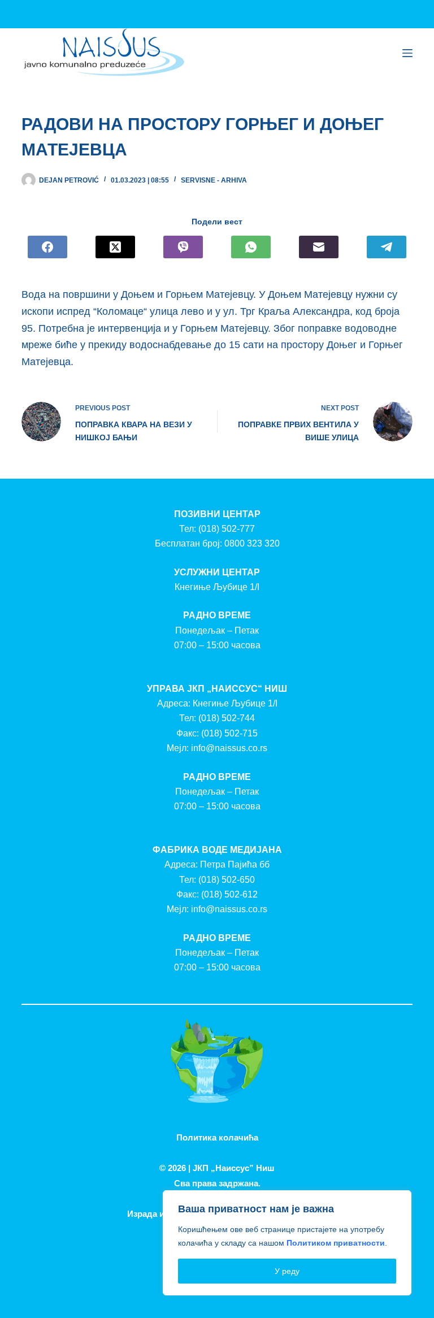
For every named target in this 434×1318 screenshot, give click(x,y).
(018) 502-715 (229, 733)
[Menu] (407, 53)
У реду (287, 1271)
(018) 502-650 (226, 880)
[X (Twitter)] (115, 247)
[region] (287, 1242)
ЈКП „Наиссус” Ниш (234, 1168)
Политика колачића (217, 1137)
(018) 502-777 (226, 529)
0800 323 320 (252, 543)
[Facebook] (47, 247)
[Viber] (183, 247)
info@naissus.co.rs (229, 748)
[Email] (318, 247)
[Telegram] (386, 247)
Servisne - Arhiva (214, 180)
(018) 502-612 (229, 894)
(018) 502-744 (226, 718)
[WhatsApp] (251, 247)
